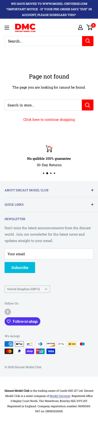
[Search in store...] (87, 105)
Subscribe (19, 267)
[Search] (87, 41)
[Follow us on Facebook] (8, 312)
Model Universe (60, 396)
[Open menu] (7, 27)
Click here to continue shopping (49, 119)
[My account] (80, 27)
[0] (90, 27)
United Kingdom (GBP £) (23, 289)
